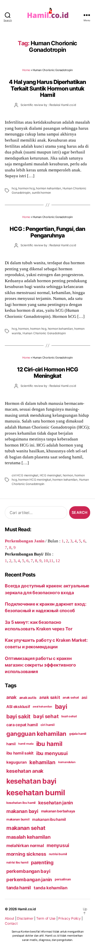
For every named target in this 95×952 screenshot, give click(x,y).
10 (46, 560)
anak (11, 697)
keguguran (16, 762)
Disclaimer (25, 918)
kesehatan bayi (31, 781)
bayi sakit (18, 716)
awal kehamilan (42, 706)
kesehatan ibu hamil (20, 803)
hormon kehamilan (48, 188)
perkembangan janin (29, 879)
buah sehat (69, 716)
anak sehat (71, 697)
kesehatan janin (55, 802)
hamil (11, 744)
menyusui (58, 845)
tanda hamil (18, 887)
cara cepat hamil (22, 724)
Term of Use (45, 918)
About (9, 918)
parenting (42, 862)
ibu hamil (49, 743)
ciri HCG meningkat (25, 475)
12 (57, 560)
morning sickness (26, 854)
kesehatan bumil (35, 792)
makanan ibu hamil (49, 819)
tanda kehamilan (50, 887)
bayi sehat (46, 716)
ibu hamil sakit (19, 753)
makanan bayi (22, 811)
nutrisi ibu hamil (17, 862)
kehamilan (42, 762)
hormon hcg (26, 188)
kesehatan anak (24, 771)
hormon (23, 328)
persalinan (63, 879)
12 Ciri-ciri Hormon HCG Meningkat (47, 372)
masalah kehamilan (28, 837)
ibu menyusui (52, 753)
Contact (11, 923)
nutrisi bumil (58, 854)
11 (51, 560)
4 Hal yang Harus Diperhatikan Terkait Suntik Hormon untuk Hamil (47, 88)
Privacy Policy (69, 918)
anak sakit (49, 697)
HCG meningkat (50, 475)
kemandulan (66, 762)
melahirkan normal (25, 845)
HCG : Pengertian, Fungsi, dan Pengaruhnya (47, 231)
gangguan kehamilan (36, 733)
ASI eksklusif (18, 706)
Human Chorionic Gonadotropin (44, 333)
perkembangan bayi (28, 871)
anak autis (27, 697)
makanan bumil (18, 819)
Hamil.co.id (27, 909)
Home (26, 70)
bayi (61, 706)
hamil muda (25, 743)
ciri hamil (48, 725)
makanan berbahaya (58, 811)
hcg (14, 188)
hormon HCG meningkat (34, 479)
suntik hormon (41, 192)
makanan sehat (25, 828)
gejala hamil (77, 734)
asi (84, 697)
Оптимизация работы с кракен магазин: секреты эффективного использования (40, 665)
